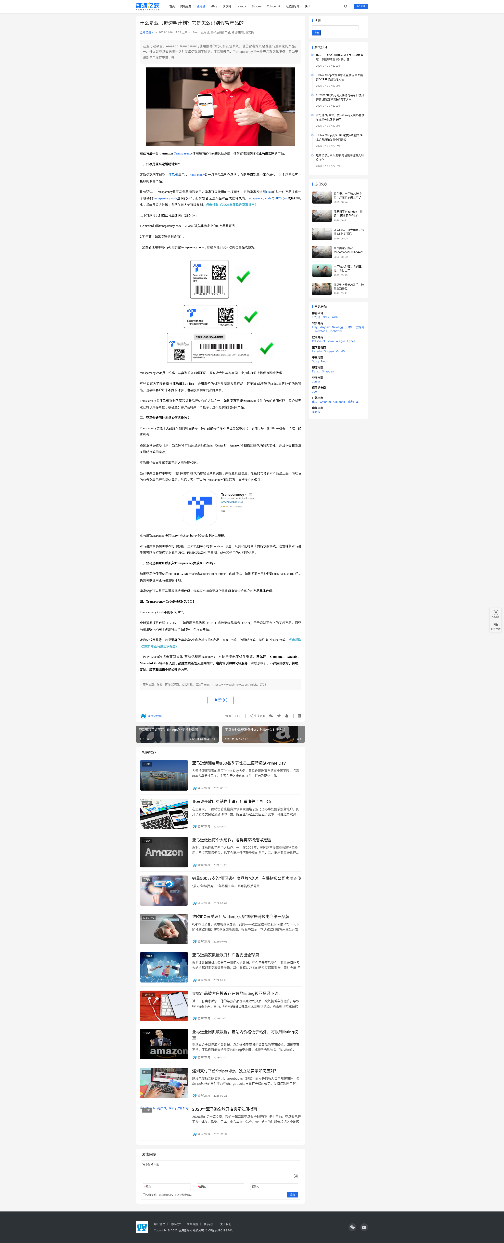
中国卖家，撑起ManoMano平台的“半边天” (348, 251)
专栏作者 (148, 956)
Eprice (351, 341)
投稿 (362, 6)
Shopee (256, 6)
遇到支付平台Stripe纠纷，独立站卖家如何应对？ (235, 1071)
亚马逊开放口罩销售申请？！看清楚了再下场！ (233, 801)
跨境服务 (185, 6)
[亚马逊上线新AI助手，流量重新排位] (322, 289)
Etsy (315, 327)
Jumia (316, 381)
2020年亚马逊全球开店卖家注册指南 (224, 1109)
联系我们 (209, 1224)
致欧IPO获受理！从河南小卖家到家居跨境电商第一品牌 (240, 916)
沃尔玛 (227, 6)
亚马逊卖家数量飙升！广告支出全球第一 (227, 955)
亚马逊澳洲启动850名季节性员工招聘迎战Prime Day (239, 763)
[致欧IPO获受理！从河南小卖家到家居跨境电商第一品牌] (164, 929)
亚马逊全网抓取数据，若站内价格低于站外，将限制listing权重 (245, 1035)
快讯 (307, 6)
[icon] (352, 1227)
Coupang (339, 401)
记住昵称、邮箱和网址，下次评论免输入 (168, 1194)
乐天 (315, 401)
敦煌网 (360, 327)
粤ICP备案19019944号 (219, 1230)
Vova (330, 341)
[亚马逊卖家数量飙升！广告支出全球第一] (164, 967)
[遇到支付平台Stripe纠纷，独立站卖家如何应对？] (164, 1083)
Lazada (241, 6)
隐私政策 (176, 1224)
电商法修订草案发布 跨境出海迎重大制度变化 (340, 157)
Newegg (337, 327)
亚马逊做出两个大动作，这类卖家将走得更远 (231, 840)
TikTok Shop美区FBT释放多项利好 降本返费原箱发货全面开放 (339, 137)
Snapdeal (328, 371)
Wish (335, 317)
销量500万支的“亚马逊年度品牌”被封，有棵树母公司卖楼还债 (246, 878)
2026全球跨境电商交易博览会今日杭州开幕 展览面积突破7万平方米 (340, 97)
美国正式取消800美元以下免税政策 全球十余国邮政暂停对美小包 (339, 57)
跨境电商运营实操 (243, 32)
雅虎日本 (353, 401)
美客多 (316, 411)
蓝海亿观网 (147, 32)
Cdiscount (273, 6)
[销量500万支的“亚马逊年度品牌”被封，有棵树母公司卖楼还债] (164, 890)
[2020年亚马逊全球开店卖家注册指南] (164, 1121)
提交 (292, 1194)
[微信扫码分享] (270, 715)
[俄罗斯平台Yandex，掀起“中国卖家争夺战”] (322, 216)
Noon (324, 361)
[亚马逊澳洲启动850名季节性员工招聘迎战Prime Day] (164, 775)
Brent (196, 32)
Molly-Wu (148, 917)
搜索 (317, 20)
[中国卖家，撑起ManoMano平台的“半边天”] (322, 252)
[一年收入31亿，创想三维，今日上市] (322, 270)
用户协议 (159, 1224)
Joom (315, 391)
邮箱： (203, 1186)
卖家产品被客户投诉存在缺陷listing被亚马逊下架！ (237, 993)
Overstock (320, 331)
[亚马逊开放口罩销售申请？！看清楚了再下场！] (164, 814)
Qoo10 (340, 351)
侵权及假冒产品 (220, 32)
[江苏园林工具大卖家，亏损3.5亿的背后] (322, 234)
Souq (315, 361)
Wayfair (325, 327)
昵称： (149, 1186)
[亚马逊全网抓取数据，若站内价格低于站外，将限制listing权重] (164, 1044)
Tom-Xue (148, 994)
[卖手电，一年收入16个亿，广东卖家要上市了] (322, 198)
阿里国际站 (292, 6)
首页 (172, 6)
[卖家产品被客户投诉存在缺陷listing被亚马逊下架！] (164, 1006)
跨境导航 (192, 1224)
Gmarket (325, 401)
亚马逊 (201, 6)
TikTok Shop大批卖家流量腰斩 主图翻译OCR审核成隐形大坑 (339, 77)
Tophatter (335, 331)
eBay (214, 6)
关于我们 (225, 1224)
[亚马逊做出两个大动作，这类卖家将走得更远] (164, 852)
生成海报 (259, 715)
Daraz (316, 371)
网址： (256, 1186)
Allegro (340, 341)
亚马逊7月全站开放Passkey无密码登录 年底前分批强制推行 (340, 117)
